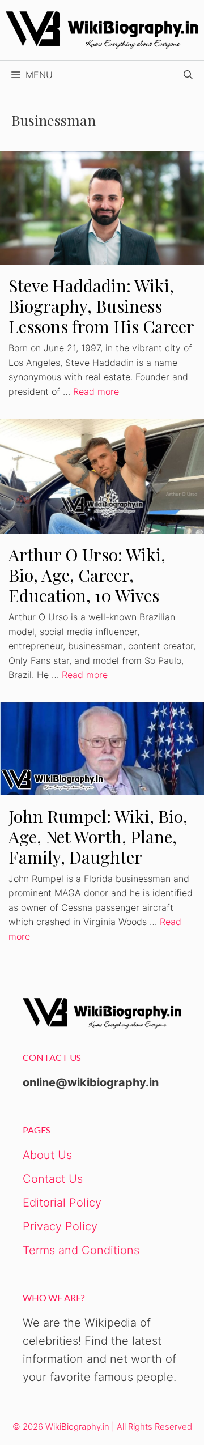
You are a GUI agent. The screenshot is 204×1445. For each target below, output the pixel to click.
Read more (96, 391)
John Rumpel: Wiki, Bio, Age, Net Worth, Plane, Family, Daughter (98, 836)
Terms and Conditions (81, 1250)
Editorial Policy (62, 1202)
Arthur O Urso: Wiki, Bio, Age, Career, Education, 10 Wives (86, 575)
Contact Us (53, 1179)
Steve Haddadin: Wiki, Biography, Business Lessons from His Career (101, 306)
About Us (47, 1155)
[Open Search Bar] (188, 75)
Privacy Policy (60, 1226)
